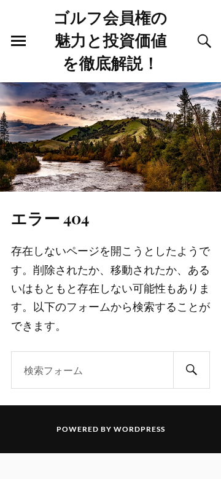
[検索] (191, 370)
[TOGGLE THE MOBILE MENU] (18, 41)
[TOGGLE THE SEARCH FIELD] (202, 41)
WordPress (139, 429)
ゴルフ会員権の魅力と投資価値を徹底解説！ (110, 39)
